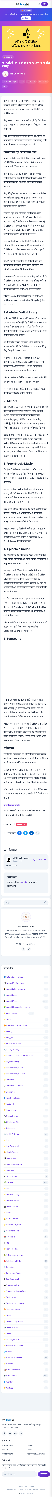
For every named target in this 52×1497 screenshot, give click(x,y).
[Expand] (47, 1013)
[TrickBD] (26, 1420)
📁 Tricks (8, 57)
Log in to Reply (38, 859)
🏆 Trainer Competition (13, 1321)
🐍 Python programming (13, 1255)
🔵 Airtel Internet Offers (13, 977)
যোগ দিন (25, 18)
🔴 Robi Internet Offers (13, 1261)
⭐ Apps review (10, 1013)
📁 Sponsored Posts (12, 1273)
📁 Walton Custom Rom (13, 1345)
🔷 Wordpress (9, 1382)
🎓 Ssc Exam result (11, 1279)
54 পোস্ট (21, 944)
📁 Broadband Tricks (12, 1043)
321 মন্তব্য (32, 944)
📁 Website (8, 1364)
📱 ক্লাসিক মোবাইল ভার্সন (26, 1493)
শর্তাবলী (21, 1489)
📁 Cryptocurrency (11, 1062)
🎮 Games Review (11, 1116)
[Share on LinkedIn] (31, 833)
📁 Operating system (12, 1225)
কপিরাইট (42, 1489)
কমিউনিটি (5, 1450)
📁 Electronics (9, 1092)
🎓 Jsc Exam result (11, 1176)
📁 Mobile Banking (11, 1194)
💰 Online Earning (11, 1219)
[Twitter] (10, 1433)
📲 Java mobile (10, 1158)
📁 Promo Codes (11, 1249)
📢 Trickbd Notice (11, 1327)
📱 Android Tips (10, 1001)
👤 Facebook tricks (12, 1098)
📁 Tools (7, 1315)
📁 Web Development (13, 1358)
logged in (23, 882)
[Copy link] (37, 833)
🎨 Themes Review (12, 1309)
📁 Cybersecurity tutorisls (14, 1074)
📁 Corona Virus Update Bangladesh (19, 1055)
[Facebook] (4, 1433)
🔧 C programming (11, 1049)
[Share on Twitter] (25, 833)
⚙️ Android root (10, 995)
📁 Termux (8, 1019)
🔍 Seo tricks (9, 1267)
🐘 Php (6, 1243)
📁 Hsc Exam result (11, 1146)
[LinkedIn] (21, 1433)
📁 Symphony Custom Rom (15, 1291)
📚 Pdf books (9, 1237)
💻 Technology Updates (14, 1303)
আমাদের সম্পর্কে (7, 1445)
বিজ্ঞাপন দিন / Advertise (36, 1454)
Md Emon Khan (17, 73)
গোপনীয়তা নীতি (12, 1489)
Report (20, 824)
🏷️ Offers (7, 1213)
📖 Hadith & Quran (11, 1134)
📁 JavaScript (9, 1170)
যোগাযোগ (30, 1445)
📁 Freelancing (10, 1110)
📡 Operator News (11, 1231)
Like (9, 824)
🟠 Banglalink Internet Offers (15, 1025)
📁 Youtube (8, 1388)
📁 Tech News (10, 1297)
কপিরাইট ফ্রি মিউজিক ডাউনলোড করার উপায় (26, 64)
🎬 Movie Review (11, 1206)
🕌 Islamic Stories (11, 1152)
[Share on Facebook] (19, 833)
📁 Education (9, 1080)
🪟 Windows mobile (12, 1370)
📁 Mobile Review (11, 1200)
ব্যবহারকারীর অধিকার (31, 1489)
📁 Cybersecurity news (13, 1068)
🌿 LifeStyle (8, 1182)
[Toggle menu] (6, 4)
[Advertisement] (26, 672)
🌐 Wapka (8, 1352)
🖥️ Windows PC (10, 1376)
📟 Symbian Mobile (11, 1285)
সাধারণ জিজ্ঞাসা (7, 1454)
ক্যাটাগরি (30, 1450)
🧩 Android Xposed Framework (17, 1007)
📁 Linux (7, 1188)
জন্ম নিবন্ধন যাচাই (12, 805)
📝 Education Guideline (13, 1086)
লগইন (44, 4)
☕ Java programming (13, 1164)
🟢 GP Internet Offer (12, 1122)
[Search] (38, 4)
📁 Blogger (8, 1037)
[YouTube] (15, 1433)
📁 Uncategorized (11, 1339)
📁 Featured (9, 1104)
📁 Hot (6, 1140)
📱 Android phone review (14, 989)
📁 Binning (8, 1031)
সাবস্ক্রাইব (44, 1474)
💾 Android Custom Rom (14, 983)
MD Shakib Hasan (21, 858)
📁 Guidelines (9, 1128)
